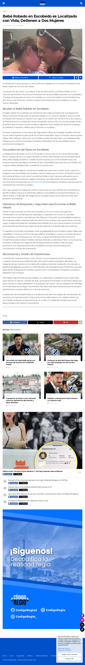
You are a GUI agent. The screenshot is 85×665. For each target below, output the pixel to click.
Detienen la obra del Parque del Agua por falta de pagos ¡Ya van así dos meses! (62, 362)
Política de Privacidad (64, 650)
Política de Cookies (64, 648)
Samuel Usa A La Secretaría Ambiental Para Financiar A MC (30, 487)
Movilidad (54, 656)
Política (30, 656)
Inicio (4, 656)
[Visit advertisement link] (42, 569)
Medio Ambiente (42, 656)
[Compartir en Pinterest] (76, 77)
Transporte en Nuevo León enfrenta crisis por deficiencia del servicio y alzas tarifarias (21, 400)
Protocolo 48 (39, 182)
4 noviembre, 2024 (9, 25)
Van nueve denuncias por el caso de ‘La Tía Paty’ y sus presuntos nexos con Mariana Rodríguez (43, 494)
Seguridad (20, 656)
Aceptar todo (69, 659)
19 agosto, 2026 (12, 367)
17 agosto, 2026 (53, 367)
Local (10, 11)
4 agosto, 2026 (11, 405)
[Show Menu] (4, 3)
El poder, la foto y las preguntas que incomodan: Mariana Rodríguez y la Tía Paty (38, 480)
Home (5, 11)
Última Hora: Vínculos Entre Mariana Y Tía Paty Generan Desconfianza (32, 471)
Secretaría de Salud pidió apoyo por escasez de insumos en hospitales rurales (20, 362)
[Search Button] (81, 3)
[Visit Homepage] (42, 3)
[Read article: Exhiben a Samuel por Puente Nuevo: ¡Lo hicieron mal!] (63, 385)
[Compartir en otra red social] (80, 77)
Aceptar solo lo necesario (69, 654)
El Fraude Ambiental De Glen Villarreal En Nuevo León (28, 501)
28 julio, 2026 (52, 403)
